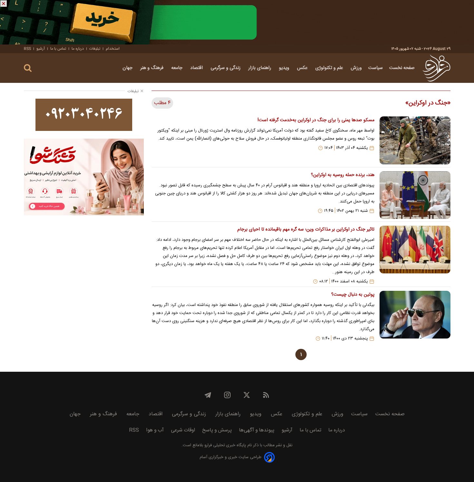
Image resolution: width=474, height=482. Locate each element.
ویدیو (285, 68)
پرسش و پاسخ (217, 430)
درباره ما (78, 48)
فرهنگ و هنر (152, 68)
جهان (128, 68)
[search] (28, 68)
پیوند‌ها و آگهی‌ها (256, 430)
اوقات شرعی (183, 430)
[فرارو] (436, 68)
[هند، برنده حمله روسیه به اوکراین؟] (415, 195)
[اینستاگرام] (227, 395)
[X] (247, 395)
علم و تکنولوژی (329, 68)
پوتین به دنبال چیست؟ (352, 295)
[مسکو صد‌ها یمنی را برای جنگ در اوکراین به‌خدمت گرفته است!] (415, 140)
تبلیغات (94, 48)
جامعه (177, 68)
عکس (303, 68)
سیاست (375, 68)
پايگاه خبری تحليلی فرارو (224, 445)
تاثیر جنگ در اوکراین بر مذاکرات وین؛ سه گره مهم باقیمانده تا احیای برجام (305, 229)
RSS (27, 48)
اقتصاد (197, 68)
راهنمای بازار (260, 68)
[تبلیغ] (237, 22)
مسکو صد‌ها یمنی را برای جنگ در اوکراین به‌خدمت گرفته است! (316, 120)
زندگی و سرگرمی (226, 68)
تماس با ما (58, 48)
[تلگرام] (208, 395)
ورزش (356, 68)
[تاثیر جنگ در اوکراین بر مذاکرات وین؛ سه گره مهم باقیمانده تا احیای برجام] (415, 255)
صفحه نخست (402, 68)
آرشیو (40, 48)
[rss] (266, 395)
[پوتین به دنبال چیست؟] (415, 316)
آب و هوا (155, 430)
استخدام (113, 48)
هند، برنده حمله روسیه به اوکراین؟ (342, 175)
